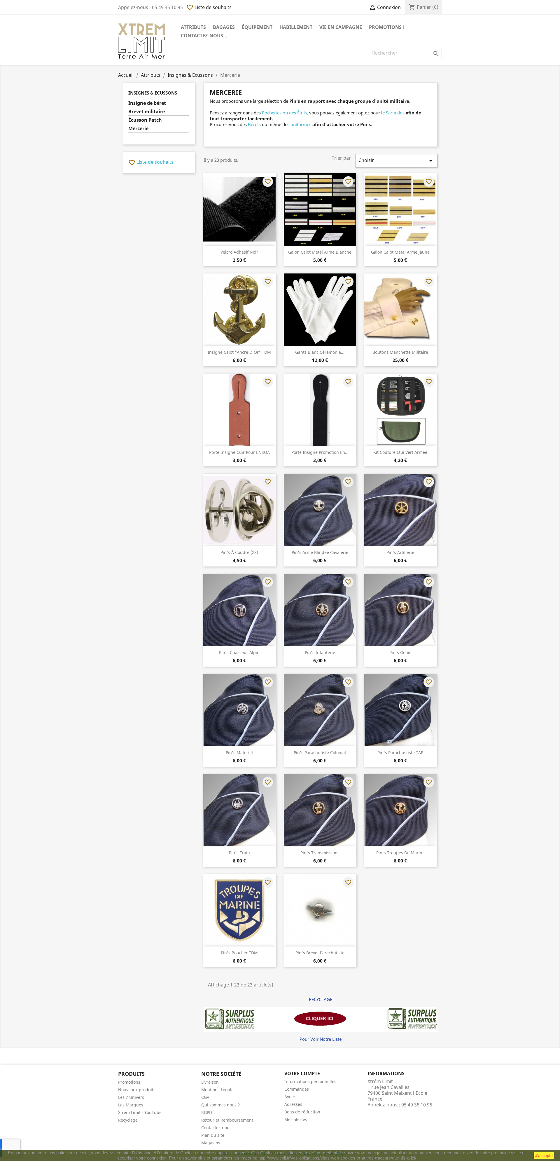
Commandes (296, 1089)
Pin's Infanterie (320, 652)
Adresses (293, 1104)
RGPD (206, 1112)
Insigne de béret (147, 103)
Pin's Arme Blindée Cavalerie (320, 552)
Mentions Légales (218, 1089)
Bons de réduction (302, 1112)
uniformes (300, 124)
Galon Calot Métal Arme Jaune (400, 252)
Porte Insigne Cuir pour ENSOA (239, 452)
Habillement (295, 27)
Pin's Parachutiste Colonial (320, 752)
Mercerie (138, 128)
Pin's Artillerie (400, 552)
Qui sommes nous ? (220, 1105)
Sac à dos (395, 113)
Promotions (129, 1082)
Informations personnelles (310, 1081)
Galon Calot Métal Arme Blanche (319, 252)
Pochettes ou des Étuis (284, 113)
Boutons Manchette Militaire (400, 352)
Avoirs (290, 1096)
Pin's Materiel (239, 752)
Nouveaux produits (136, 1089)
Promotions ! (387, 27)
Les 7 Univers (131, 1097)
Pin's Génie (400, 652)
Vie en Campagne (340, 27)
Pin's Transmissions (320, 852)
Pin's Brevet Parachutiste (319, 953)
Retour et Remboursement (227, 1120)
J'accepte (544, 1155)
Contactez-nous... (204, 35)
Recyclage (128, 1120)
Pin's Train (239, 852)
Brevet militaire (146, 112)
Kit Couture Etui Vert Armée (400, 452)
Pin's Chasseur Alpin (239, 652)
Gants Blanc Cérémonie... (319, 352)
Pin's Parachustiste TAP (400, 752)
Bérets (254, 124)
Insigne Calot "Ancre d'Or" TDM (239, 352)
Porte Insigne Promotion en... (320, 452)
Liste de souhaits (209, 7)
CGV (205, 1097)
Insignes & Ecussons (152, 93)
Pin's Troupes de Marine (400, 852)
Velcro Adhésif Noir (239, 252)
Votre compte (302, 1073)
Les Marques (130, 1105)
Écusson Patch (145, 120)
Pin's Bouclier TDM (239, 953)
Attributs (193, 27)
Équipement (257, 27)
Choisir (396, 160)
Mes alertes (295, 1119)
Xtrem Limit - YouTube (140, 1112)
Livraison (210, 1082)
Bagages (224, 27)
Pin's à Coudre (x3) (239, 552)
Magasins (210, 1143)
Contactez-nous (216, 1127)
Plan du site (212, 1135)
